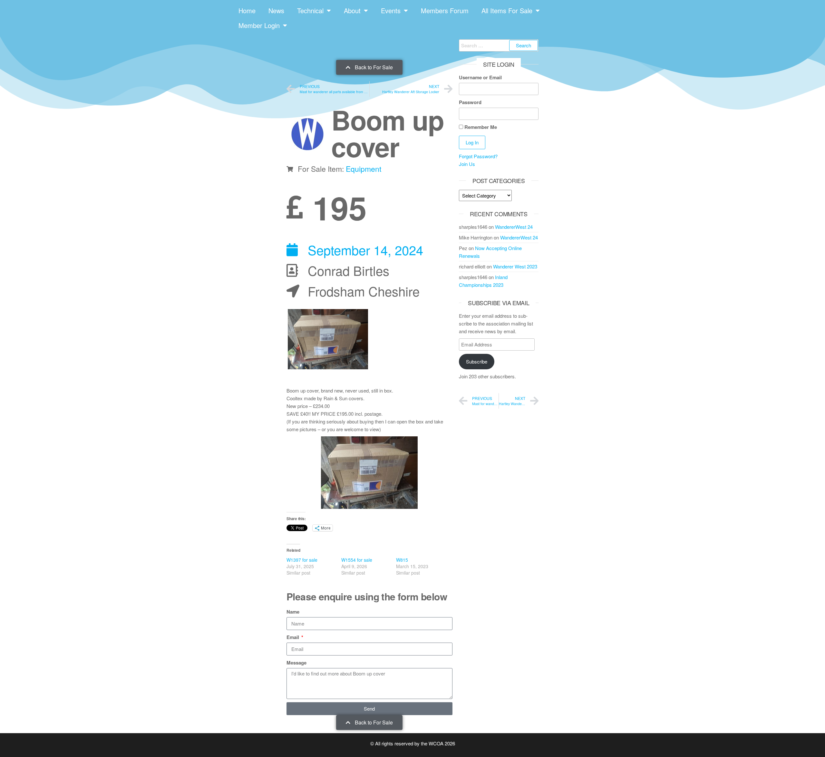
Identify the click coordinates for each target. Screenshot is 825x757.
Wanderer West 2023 (515, 266)
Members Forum (445, 10)
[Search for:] (499, 45)
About (352, 10)
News (276, 10)
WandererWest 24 (514, 226)
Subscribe (476, 361)
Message (296, 662)
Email (293, 637)
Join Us (467, 163)
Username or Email (480, 77)
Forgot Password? (478, 156)
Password (470, 102)
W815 (402, 560)
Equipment (363, 168)
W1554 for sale (356, 560)
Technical (310, 10)
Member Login (259, 25)
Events (391, 10)
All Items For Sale (506, 10)
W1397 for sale (301, 560)
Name (292, 611)
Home (247, 10)
